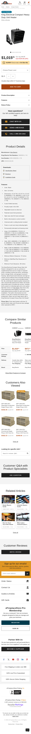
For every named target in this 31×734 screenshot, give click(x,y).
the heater (16, 287)
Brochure (8, 174)
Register (15, 622)
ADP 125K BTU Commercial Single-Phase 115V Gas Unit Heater (22, 431)
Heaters (8, 7)
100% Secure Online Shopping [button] (15, 679)
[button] (15, 127)
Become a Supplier (15, 649)
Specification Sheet (10, 170)
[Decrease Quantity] (9, 76)
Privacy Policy (19, 724)
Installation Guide (10, 177)
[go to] (8, 395)
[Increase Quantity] (13, 76)
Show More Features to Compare (15, 373)
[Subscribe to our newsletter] (27, 573)
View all (15, 441)
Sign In (15, 628)
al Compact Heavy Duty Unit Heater (16, 341)
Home (2, 7)
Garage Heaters (15, 7)
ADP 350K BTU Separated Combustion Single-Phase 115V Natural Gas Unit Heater (8, 405)
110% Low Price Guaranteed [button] (15, 673)
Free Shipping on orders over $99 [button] (15, 667)
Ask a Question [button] (15, 475)
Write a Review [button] (5, 20)
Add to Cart (15, 87)
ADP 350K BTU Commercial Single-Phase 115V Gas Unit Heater (7, 431)
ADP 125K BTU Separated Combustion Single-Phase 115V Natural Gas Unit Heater (22, 405)
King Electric (13, 152)
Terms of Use (11, 724)
